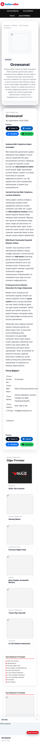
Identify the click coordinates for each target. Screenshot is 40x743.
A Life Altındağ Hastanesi (15, 677)
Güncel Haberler (13, 11)
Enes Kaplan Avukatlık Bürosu (17, 668)
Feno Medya (11, 682)
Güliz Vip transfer (13, 661)
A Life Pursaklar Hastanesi (16, 675)
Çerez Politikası (24, 16)
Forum (12, 16)
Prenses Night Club (13, 665)
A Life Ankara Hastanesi (15, 672)
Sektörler (15, 25)
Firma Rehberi (28, 11)
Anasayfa (7, 25)
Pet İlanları (10, 679)
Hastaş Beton (11, 663)
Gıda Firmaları (23, 25)
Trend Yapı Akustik (13, 670)
